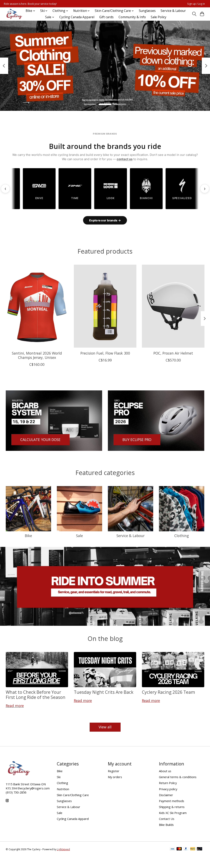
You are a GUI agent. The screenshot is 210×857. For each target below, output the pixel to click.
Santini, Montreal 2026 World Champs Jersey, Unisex (37, 355)
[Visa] (172, 849)
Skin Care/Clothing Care (73, 795)
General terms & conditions (177, 777)
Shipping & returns (172, 807)
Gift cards (106, 17)
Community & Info (132, 17)
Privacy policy (168, 789)
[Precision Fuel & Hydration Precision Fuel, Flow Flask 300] (105, 306)
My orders (115, 777)
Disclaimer (166, 795)
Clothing (181, 535)
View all (105, 726)
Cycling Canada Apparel (76, 17)
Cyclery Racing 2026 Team (168, 692)
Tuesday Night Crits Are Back (103, 692)
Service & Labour (173, 11)
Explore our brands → (105, 220)
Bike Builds (166, 825)
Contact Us (166, 819)
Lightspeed (63, 849)
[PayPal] (186, 849)
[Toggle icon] (194, 14)
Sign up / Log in (196, 4)
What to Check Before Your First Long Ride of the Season (35, 694)
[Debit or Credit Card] (199, 849)
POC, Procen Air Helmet (173, 353)
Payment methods (171, 801)
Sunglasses (147, 11)
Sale (79, 535)
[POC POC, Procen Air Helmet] (173, 306)
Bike (28, 535)
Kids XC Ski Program (173, 813)
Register (113, 771)
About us (165, 771)
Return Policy (168, 783)
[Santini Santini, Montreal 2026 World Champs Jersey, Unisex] (37, 306)
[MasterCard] (179, 849)
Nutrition (63, 789)
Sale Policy (158, 17)
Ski (58, 777)
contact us (124, 159)
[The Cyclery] (13, 14)
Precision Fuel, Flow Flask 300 (105, 353)
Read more (15, 705)
